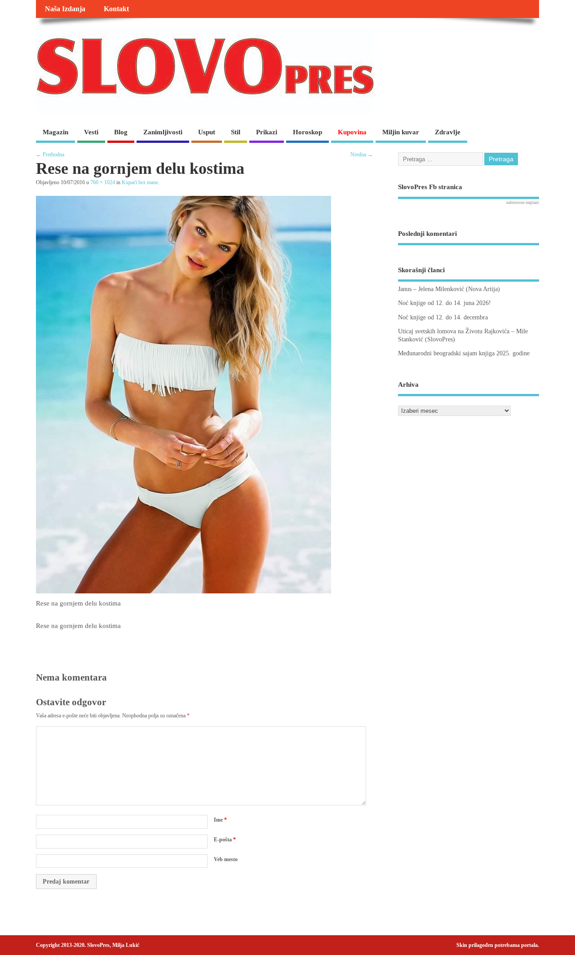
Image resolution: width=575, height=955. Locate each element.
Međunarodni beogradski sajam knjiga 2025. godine (464, 353)
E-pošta (225, 839)
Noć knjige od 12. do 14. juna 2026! (444, 303)
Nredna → (361, 154)
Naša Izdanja (65, 9)
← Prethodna (50, 154)
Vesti (91, 132)
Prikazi (266, 132)
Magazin (55, 132)
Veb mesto (226, 859)
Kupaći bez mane (140, 182)
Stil (235, 132)
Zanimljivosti (162, 132)
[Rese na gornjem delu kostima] (183, 591)
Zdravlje (447, 132)
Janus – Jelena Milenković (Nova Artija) (449, 289)
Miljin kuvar (400, 132)
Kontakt (116, 9)
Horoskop (307, 132)
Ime (220, 820)
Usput (206, 132)
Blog (121, 132)
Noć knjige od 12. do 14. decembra (443, 317)
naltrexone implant (522, 202)
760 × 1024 (102, 182)
